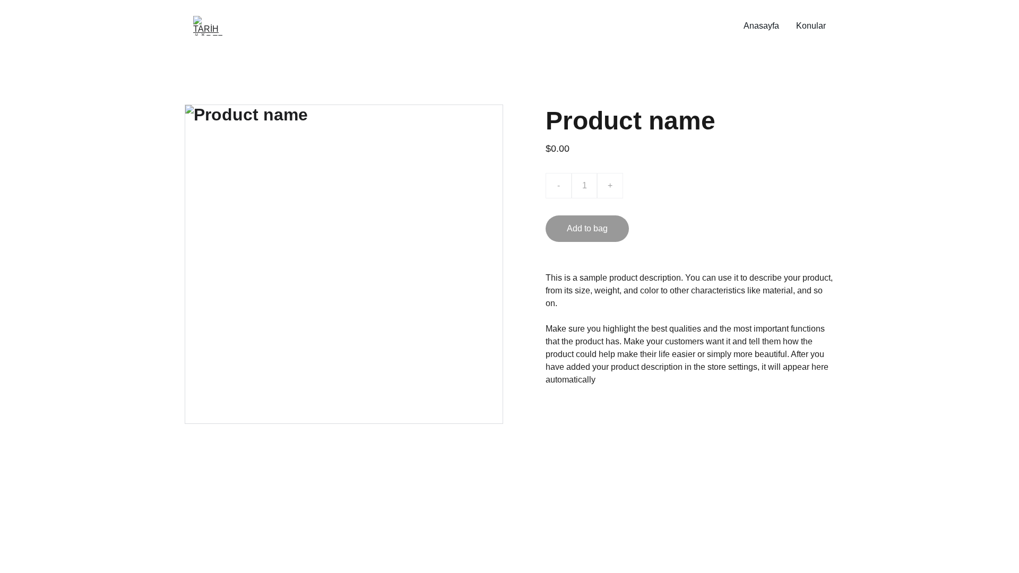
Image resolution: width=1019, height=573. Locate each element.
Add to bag (587, 228)
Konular (811, 25)
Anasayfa (761, 25)
